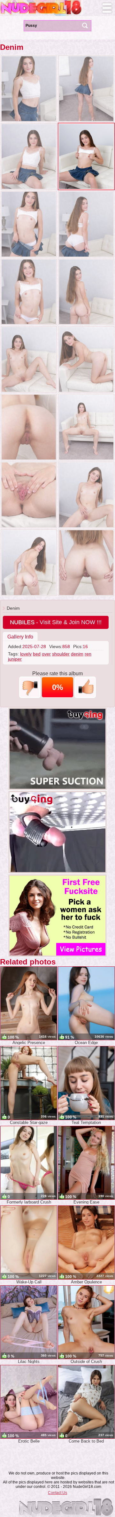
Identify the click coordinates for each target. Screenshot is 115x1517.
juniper (15, 659)
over (46, 653)
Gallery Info (20, 636)
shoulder (61, 653)
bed (37, 653)
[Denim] (28, 88)
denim (77, 653)
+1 (85, 687)
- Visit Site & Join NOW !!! (56, 622)
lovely (26, 653)
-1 (30, 687)
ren (88, 653)
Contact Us (57, 1492)
